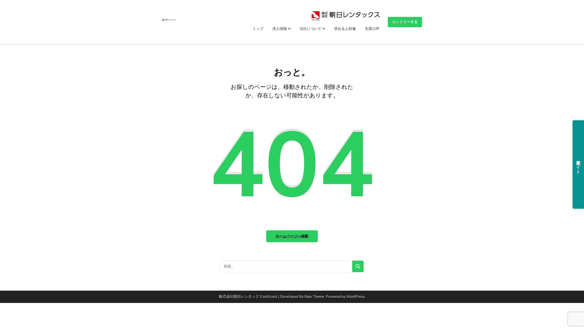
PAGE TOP (567, 315)
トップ (258, 28)
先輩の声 (372, 28)
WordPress (355, 296)
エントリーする (405, 21)
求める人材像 (345, 28)
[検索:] (286, 266)
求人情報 (280, 28)
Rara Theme (314, 296)
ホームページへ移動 (292, 236)
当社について (311, 28)
